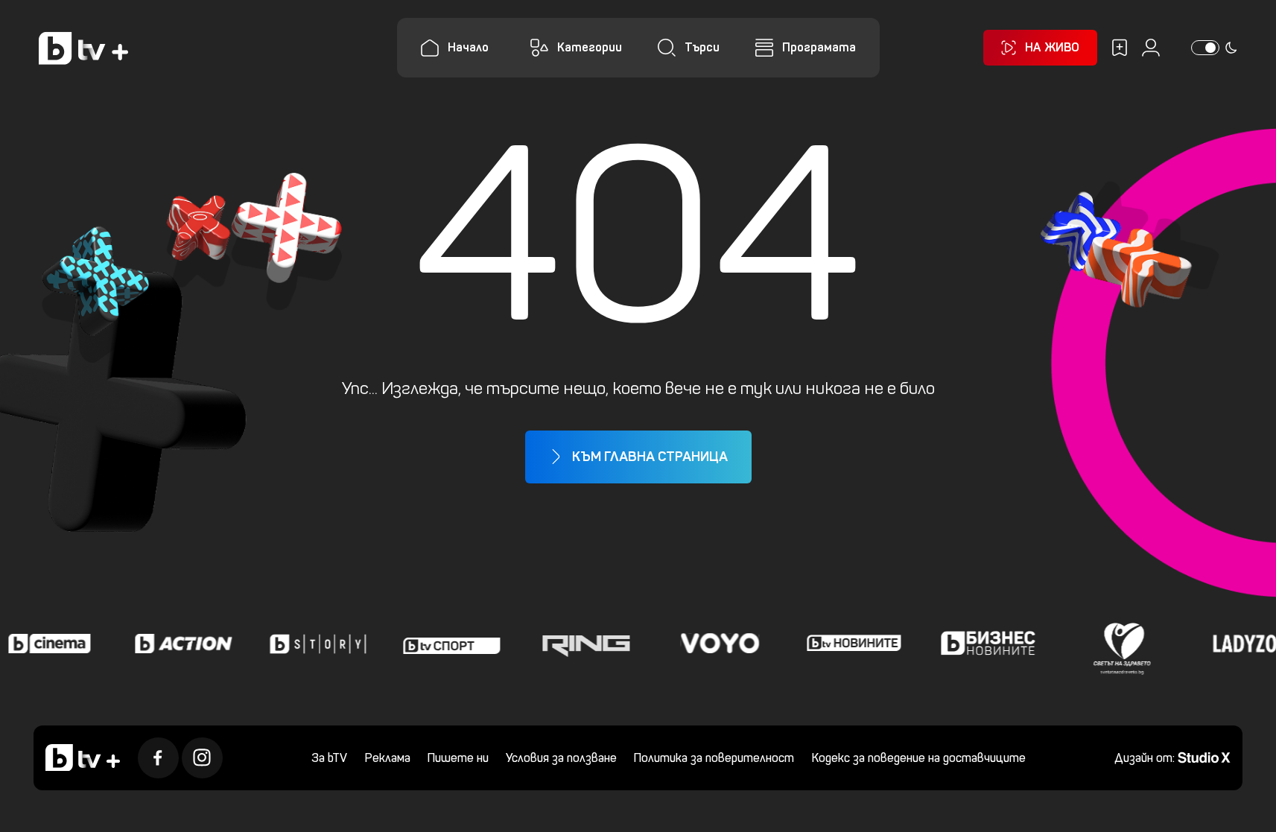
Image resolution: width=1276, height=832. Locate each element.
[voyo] (716, 643)
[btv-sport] (448, 643)
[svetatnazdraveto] (1119, 643)
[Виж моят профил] (1151, 48)
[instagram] (202, 757)
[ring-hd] (582, 643)
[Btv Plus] (83, 48)
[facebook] (158, 757)
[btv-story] (314, 643)
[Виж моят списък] (1120, 48)
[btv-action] (180, 643)
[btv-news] (851, 643)
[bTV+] (82, 757)
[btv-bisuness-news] (985, 643)
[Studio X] (1204, 756)
